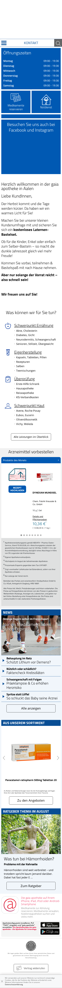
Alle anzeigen (31, 708)
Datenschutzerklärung (14, 984)
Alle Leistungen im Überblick (31, 437)
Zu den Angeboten (31, 800)
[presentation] (4, 758)
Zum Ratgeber (31, 886)
